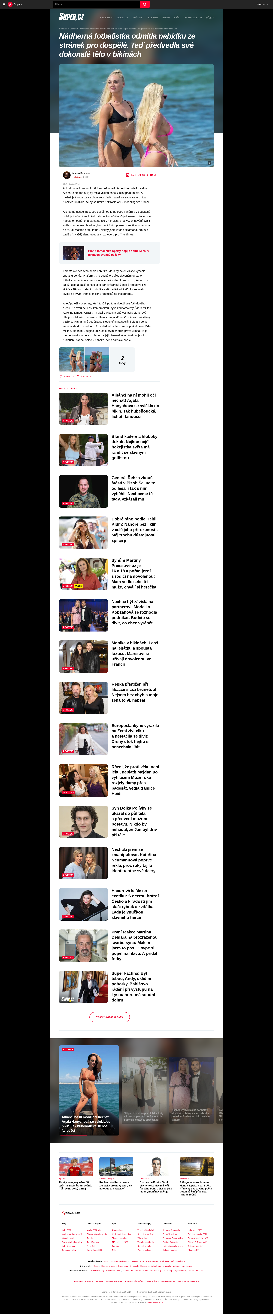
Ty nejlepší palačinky (146, 1230)
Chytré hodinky (180, 1271)
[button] (136, 115)
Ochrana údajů (152, 1281)
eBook (133, 175)
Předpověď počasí (122, 1261)
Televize (152, 17)
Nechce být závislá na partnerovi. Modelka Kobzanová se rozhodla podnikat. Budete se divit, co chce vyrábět (134, 612)
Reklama (89, 1281)
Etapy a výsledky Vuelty (97, 1234)
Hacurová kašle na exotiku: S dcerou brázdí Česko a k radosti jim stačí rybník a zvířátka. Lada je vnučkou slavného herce (135, 904)
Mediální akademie (114, 1281)
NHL (114, 1250)
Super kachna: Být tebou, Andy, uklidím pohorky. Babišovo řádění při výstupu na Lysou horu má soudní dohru (133, 986)
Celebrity (107, 17)
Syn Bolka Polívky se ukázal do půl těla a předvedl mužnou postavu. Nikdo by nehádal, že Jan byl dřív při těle (134, 821)
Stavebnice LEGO (113, 1271)
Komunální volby (69, 1250)
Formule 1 (116, 1246)
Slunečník (134, 1266)
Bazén (96, 1266)
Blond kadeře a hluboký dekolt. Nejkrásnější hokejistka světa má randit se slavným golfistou (134, 447)
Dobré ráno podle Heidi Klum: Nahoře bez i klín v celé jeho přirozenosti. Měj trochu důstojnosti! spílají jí (135, 530)
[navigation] (3, 4)
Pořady (138, 17)
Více (209, 17)
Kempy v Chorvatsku (171, 1230)
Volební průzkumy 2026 (72, 1234)
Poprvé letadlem (170, 1234)
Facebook (78, 1281)
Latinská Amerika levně (173, 1246)
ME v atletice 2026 (120, 1242)
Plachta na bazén (108, 1266)
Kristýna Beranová (81, 173)
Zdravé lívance (143, 1238)
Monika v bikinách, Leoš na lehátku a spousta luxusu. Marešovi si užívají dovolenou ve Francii (135, 654)
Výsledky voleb (68, 1238)
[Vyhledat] (145, 4)
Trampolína (123, 1266)
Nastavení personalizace (188, 1281)
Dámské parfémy (130, 1271)
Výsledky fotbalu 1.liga (121, 1234)
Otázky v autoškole (196, 1246)
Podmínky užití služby (134, 1281)
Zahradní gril (178, 1266)
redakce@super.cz (155, 1302)
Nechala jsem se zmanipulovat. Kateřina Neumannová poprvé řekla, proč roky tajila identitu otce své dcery (134, 860)
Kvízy (177, 17)
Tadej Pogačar (93, 1242)
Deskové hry (156, 1271)
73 (155, 175)
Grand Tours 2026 (94, 1250)
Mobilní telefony (97, 1271)
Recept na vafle (144, 1246)
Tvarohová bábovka (146, 1242)
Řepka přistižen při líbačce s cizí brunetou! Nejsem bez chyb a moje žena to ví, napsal (135, 692)
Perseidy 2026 (138, 1261)
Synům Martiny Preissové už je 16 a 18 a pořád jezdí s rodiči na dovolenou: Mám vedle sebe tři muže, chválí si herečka (134, 573)
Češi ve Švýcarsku (171, 1242)
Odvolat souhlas (168, 1281)
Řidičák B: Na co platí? (197, 1242)
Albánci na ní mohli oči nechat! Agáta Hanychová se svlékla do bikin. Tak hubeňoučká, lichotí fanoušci (135, 406)
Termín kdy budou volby (72, 1242)
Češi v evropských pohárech (172, 1261)
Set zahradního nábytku (161, 1266)
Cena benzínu (152, 1261)
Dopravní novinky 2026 (198, 1238)
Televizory (168, 1271)
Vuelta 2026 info (94, 1230)
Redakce (99, 1281)
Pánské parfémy (196, 1271)
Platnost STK (193, 1250)
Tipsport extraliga (119, 1238)
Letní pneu (144, 1271)
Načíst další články (109, 1017)
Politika (123, 17)
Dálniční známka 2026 (197, 1234)
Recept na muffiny (145, 1234)
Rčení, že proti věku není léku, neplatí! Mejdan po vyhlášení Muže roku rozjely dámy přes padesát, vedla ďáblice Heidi (135, 780)
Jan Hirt (90, 1238)
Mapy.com (108, 1261)
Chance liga (117, 1230)
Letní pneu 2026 (195, 1230)
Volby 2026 (66, 1230)
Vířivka (189, 1266)
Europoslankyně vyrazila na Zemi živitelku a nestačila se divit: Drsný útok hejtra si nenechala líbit (135, 736)
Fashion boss (193, 17)
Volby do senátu (68, 1246)
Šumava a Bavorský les (173, 1238)
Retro (166, 17)
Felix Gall (91, 1246)
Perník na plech (144, 1250)
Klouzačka (144, 1266)
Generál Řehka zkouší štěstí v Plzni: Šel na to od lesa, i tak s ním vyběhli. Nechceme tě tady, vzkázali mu (133, 488)
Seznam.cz (262, 4)
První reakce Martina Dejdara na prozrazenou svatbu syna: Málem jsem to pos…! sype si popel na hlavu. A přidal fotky (135, 945)
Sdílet (145, 175)
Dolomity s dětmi (170, 1250)
